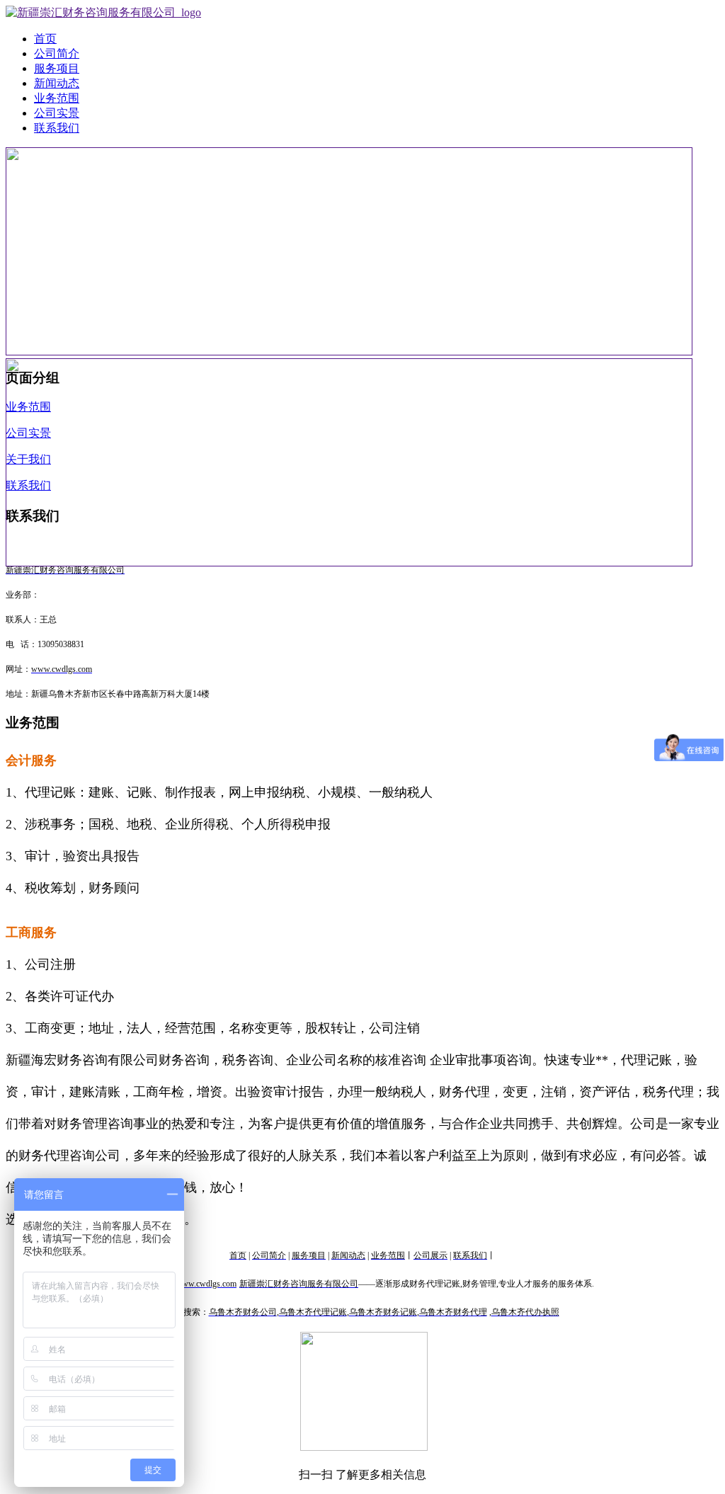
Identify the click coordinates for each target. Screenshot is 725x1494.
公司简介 (56, 53)
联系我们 (56, 128)
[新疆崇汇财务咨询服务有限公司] (103, 12)
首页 (45, 39)
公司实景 (56, 113)
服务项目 (56, 68)
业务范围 (56, 98)
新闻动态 (56, 83)
